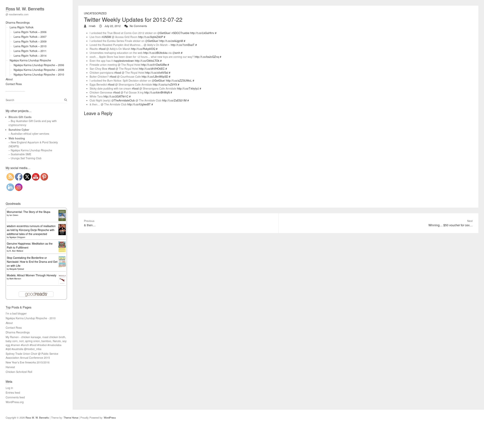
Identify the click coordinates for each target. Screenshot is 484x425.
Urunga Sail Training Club (26, 158)
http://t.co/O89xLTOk (147, 61)
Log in (9, 388)
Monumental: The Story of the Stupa (28, 212)
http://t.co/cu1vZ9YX (165, 84)
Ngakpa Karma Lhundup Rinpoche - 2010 (31, 318)
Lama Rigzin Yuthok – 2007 (30, 37)
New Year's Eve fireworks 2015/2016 (28, 362)
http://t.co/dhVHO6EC (152, 68)
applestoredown (124, 61)
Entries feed (13, 392)
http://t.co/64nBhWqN (157, 92)
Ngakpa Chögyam (17, 237)
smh (177, 53)
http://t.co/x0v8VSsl (156, 72)
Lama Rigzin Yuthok (21, 27)
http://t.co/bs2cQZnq (207, 57)
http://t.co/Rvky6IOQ (143, 49)
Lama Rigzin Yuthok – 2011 (30, 51)
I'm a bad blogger (16, 313)
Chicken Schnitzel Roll (19, 372)
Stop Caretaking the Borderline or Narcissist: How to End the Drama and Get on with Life (32, 261)
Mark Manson (15, 278)
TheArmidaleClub (124, 100)
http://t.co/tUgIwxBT (139, 104)
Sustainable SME (21, 154)
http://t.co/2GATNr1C (115, 96)
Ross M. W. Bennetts (25, 9)
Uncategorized (95, 13)
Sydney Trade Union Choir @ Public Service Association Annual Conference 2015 (32, 355)
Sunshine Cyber (19, 129)
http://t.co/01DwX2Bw (154, 64)
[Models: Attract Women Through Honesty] (62, 275)
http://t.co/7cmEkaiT (183, 45)
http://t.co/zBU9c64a (155, 53)
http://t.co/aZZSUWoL (179, 80)
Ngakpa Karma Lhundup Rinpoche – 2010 (39, 74)
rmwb (91, 26)
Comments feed (15, 397)
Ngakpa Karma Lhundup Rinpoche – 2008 (39, 70)
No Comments (138, 26)
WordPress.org (15, 402)
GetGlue (165, 33)
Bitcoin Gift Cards (20, 117)
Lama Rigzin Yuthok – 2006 (30, 32)
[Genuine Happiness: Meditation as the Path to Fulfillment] (62, 243)
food (102, 49)
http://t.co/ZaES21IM (174, 100)
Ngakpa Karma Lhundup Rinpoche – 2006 (39, 65)
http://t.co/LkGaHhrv (202, 33)
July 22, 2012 (112, 26)
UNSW (107, 37)
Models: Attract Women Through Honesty (31, 275)
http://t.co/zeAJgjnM (171, 41)
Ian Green (13, 215)
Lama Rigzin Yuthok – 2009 (30, 41)
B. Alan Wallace (16, 251)
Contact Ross (14, 84)
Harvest (10, 367)
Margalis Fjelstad (16, 269)
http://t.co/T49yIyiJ (188, 88)
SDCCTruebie (181, 33)
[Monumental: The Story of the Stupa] (62, 212)
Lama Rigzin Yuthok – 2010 (30, 46)
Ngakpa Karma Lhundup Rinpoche (30, 60)
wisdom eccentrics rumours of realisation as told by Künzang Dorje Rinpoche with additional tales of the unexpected (31, 230)
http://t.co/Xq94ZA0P (150, 37)
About (9, 79)
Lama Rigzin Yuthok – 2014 (30, 55)
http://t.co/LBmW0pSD (155, 76)
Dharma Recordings (18, 22)
